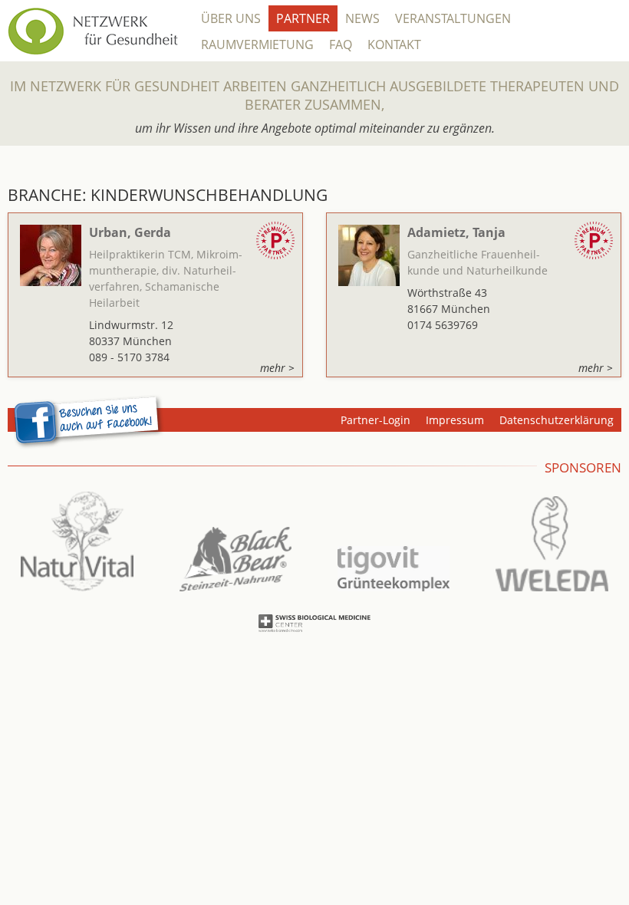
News (362, 18)
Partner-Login (375, 420)
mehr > (277, 367)
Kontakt (394, 44)
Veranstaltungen (453, 18)
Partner (303, 18)
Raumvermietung (257, 44)
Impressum (455, 420)
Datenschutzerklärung (556, 420)
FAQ (340, 44)
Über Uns (231, 18)
